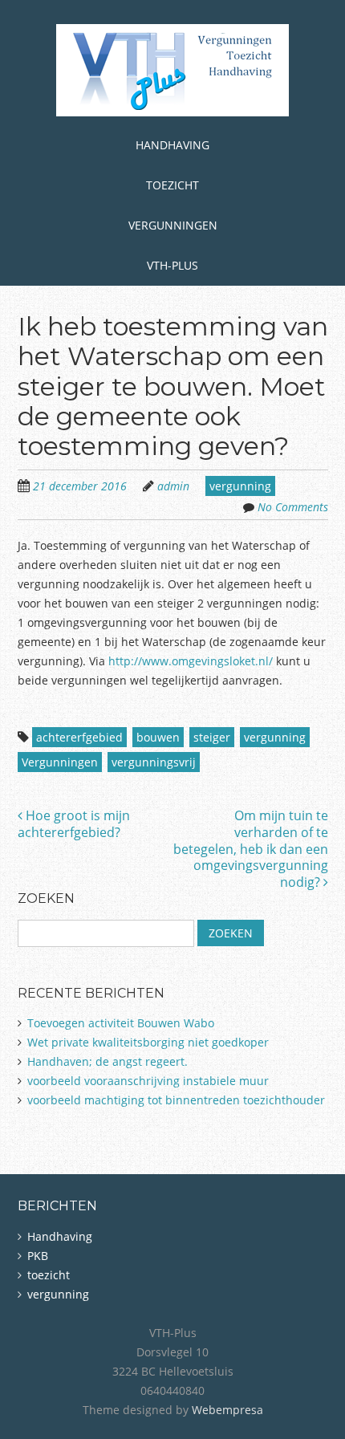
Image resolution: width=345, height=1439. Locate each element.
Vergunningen (172, 225)
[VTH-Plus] (172, 91)
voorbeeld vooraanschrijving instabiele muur (148, 1080)
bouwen (158, 737)
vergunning (240, 486)
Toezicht (172, 185)
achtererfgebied (79, 737)
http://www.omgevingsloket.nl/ (190, 661)
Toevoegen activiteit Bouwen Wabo (120, 1022)
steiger (211, 737)
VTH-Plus (172, 265)
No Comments (293, 506)
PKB (37, 1255)
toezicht (48, 1274)
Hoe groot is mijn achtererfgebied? (74, 824)
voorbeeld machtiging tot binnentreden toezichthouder (176, 1100)
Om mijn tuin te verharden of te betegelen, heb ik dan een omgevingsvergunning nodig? (250, 849)
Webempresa (227, 1409)
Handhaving (172, 144)
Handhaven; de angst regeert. (107, 1061)
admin (173, 486)
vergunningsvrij (154, 762)
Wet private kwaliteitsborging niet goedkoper (148, 1042)
